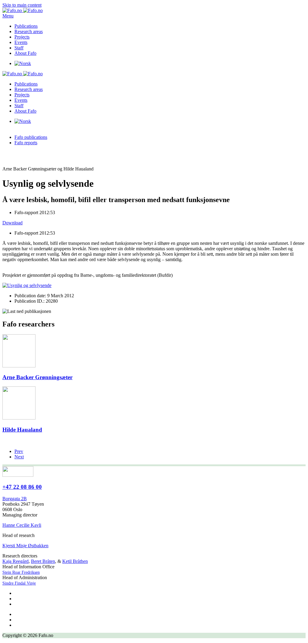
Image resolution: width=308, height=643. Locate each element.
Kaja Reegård (15, 561)
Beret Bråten (43, 561)
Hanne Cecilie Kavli (21, 525)
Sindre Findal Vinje (19, 583)
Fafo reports (25, 142)
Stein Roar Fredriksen (21, 572)
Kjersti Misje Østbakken (25, 545)
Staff (18, 47)
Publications (26, 26)
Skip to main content (22, 5)
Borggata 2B (14, 498)
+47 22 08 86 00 (22, 487)
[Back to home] (22, 10)
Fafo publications (30, 137)
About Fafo (25, 53)
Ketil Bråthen (75, 561)
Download (12, 222)
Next (19, 456)
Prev (18, 451)
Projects (21, 36)
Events (20, 42)
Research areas (28, 31)
